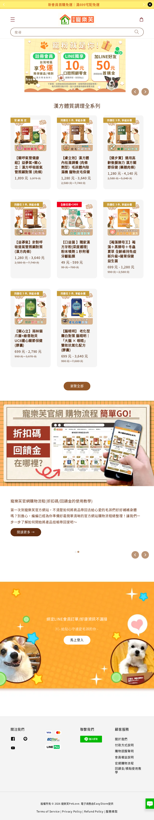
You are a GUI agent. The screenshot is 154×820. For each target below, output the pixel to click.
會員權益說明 (124, 757)
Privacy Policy (72, 811)
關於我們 (121, 739)
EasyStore (101, 803)
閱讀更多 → (26, 539)
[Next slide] (145, 92)
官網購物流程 (124, 763)
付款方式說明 (124, 745)
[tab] (71, 89)
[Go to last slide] (135, 555)
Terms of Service (48, 811)
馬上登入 (77, 640)
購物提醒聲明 (124, 751)
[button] (12, 19)
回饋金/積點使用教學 (128, 770)
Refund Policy (93, 811)
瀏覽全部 (77, 386)
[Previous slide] (135, 92)
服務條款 (112, 811)
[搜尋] (136, 32)
